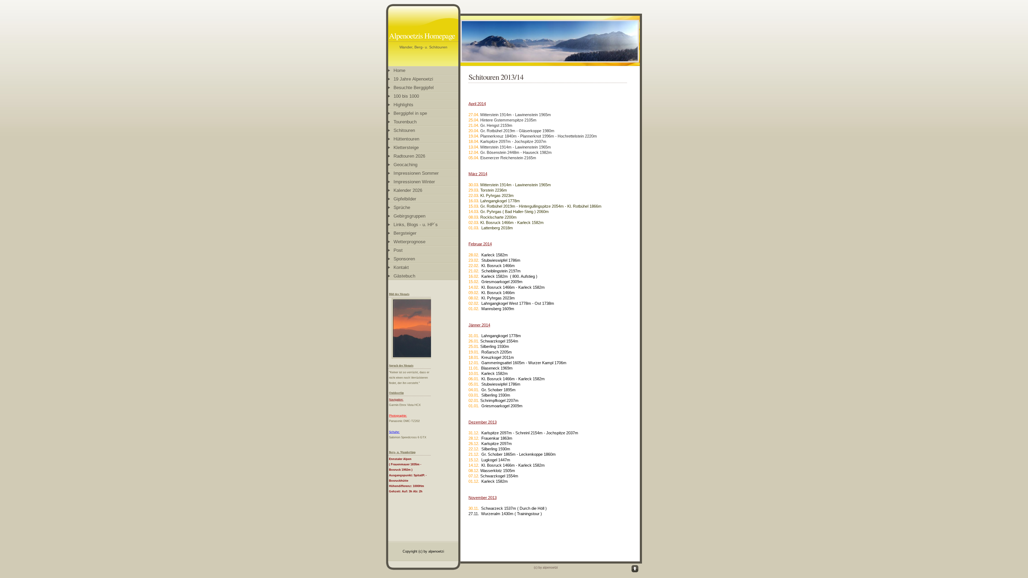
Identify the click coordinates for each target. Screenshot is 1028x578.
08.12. (473, 470)
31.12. (473, 433)
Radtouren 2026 (409, 156)
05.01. (473, 384)
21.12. (473, 454)
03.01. (473, 395)
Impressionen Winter (414, 181)
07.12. (473, 476)
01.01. (473, 406)
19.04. (473, 136)
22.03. (473, 195)
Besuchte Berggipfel (414, 87)
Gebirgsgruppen (409, 216)
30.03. (473, 184)
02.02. (473, 303)
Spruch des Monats (401, 365)
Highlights (403, 104)
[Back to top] (635, 569)
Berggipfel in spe (410, 113)
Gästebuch (404, 276)
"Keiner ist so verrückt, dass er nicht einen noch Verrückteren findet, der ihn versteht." (409, 378)
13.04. (473, 147)
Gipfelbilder (405, 198)
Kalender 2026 (408, 190)
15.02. (473, 281)
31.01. (473, 335)
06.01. (473, 379)
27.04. (473, 114)
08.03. (473, 217)
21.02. (473, 271)
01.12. (473, 481)
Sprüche (402, 207)
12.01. (473, 362)
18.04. (473, 141)
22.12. (473, 449)
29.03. (473, 190)
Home (399, 70)
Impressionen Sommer (416, 173)
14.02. (473, 287)
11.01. (473, 368)
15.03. (473, 206)
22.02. (473, 265)
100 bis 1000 (406, 96)
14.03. (473, 211)
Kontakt (401, 267)
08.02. (473, 298)
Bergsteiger (405, 233)
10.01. (473, 373)
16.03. (473, 201)
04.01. (474, 389)
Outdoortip (396, 393)
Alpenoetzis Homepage (422, 36)
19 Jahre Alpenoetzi (413, 79)
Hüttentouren (406, 139)
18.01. (474, 357)
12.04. (473, 152)
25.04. (473, 120)
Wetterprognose (409, 241)
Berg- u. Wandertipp (402, 452)
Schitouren (405, 130)
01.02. (473, 308)
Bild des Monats (399, 294)
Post (398, 250)
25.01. (473, 346)
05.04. (473, 157)
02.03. (473, 222)
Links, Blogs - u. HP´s (416, 224)
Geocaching (405, 164)
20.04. (473, 130)
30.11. (473, 508)
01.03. (473, 228)
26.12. (473, 443)
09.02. (473, 292)
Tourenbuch (405, 121)
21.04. (473, 125)
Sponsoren (404, 258)
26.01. (473, 341)
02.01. (473, 400)
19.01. (473, 352)
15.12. (473, 460)
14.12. (473, 465)
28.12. (473, 438)
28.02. (473, 255)
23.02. (473, 260)
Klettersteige (406, 147)
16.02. (473, 276)
